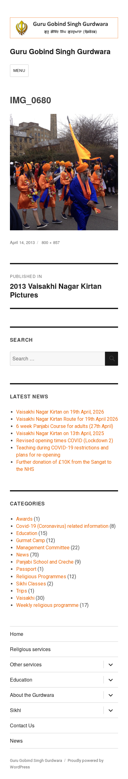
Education (26, 533)
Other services (26, 664)
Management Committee (43, 548)
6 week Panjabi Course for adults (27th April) (64, 426)
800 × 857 (51, 242)
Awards (24, 519)
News (22, 555)
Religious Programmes (41, 577)
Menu (19, 70)
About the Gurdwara (32, 694)
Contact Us (22, 725)
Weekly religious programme (47, 605)
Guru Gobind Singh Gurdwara (60, 51)
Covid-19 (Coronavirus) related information (62, 526)
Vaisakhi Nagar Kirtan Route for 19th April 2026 (67, 419)
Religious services (30, 649)
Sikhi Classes (31, 584)
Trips (21, 591)
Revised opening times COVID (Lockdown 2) (64, 440)
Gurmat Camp (30, 540)
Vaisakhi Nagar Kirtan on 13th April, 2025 (60, 433)
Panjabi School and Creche (45, 562)
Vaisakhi (25, 598)
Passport (26, 569)
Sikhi (15, 710)
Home (16, 633)
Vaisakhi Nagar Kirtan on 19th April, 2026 (60, 412)
